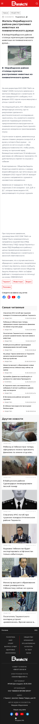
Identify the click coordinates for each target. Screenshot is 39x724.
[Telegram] (19, 297)
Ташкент (6, 282)
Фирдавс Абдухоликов (19, 705)
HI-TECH (28, 650)
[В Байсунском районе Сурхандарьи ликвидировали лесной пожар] (19, 465)
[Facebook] (4, 297)
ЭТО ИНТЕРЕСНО (28, 643)
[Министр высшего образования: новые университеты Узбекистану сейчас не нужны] (19, 567)
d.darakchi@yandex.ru (19, 676)
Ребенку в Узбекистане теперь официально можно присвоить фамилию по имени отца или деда (19, 324)
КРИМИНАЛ (28, 640)
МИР (10, 640)
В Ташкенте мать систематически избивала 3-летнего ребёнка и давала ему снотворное (18, 388)
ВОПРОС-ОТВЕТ (10, 646)
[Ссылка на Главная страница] (19, 3)
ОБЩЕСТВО (15, 13)
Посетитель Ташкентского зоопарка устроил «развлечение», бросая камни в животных (19, 335)
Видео (29, 282)
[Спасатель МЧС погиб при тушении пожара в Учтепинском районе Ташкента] (19, 499)
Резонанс (7, 287)
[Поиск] (37, 3)
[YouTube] (14, 297)
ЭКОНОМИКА (10, 653)
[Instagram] (8, 297)
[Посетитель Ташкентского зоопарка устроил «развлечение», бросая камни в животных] (19, 601)
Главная (5, 13)
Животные (18, 282)
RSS (35, 630)
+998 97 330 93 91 (19, 669)
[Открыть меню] (2, 3)
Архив (28, 653)
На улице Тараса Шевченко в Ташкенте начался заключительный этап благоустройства (18, 356)
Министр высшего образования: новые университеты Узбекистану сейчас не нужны (18, 367)
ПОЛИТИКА (10, 637)
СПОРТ (10, 643)
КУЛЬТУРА (28, 646)
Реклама (5, 630)
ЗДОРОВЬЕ (10, 650)
